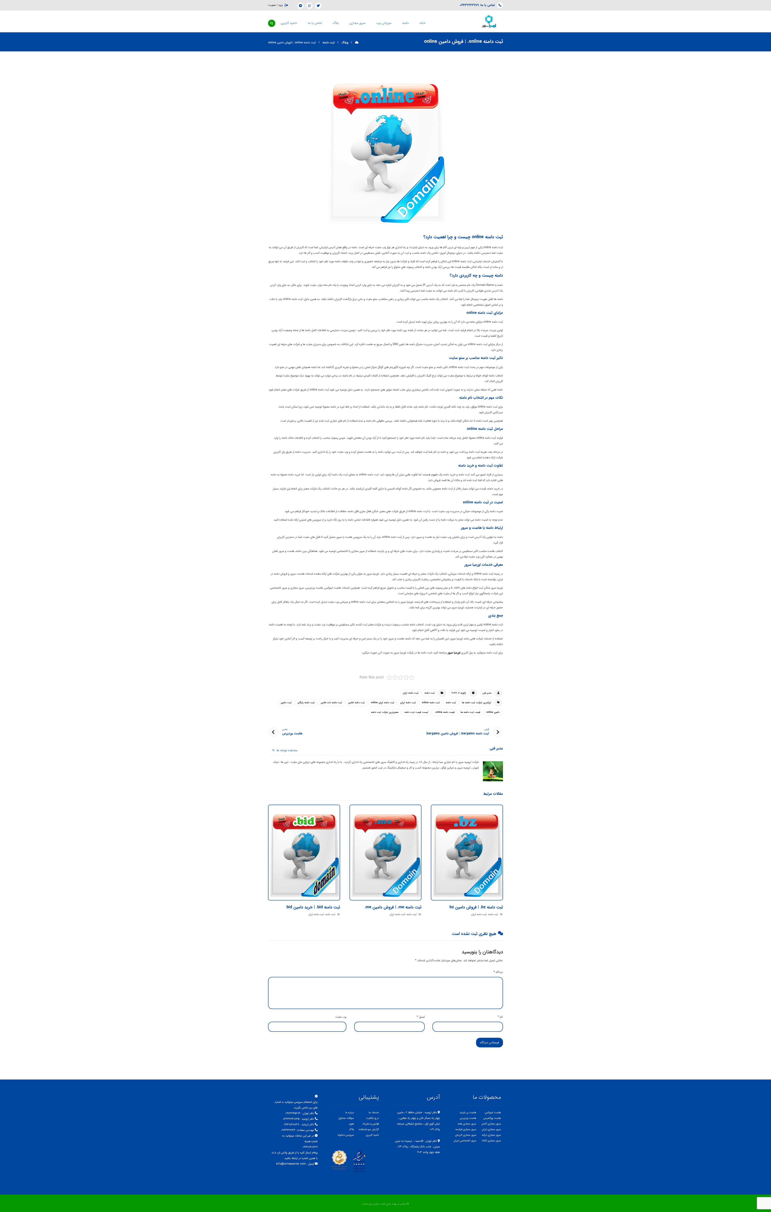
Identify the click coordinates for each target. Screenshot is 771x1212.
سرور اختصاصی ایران (465, 1141)
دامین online (493, 712)
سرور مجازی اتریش (465, 1135)
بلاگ (351, 1129)
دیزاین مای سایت (370, 1204)
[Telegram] (300, 5)
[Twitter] (318, 5)
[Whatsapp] (309, 5)
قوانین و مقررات (370, 1124)
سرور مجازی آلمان (491, 1124)
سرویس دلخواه (346, 1135)
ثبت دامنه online (431, 702)
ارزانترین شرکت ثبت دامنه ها (476, 702)
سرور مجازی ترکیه (491, 1135)
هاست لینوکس (493, 1112)
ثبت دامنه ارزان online (382, 702)
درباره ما (349, 1112)
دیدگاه (498, 972)
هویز (351, 1124)
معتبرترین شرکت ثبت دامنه (384, 712)
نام (500, 1017)
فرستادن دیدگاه (489, 1042)
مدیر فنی (486, 693)
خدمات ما (374, 1112)
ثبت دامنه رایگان (306, 702)
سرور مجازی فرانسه (465, 1129)
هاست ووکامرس (492, 1118)
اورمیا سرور (454, 652)
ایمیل (421, 1017)
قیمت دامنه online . (444, 712)
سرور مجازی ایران (491, 1129)
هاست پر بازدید (468, 1112)
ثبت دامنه (429, 693)
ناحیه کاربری (372, 1135)
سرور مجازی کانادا (491, 1141)
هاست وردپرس (468, 1118)
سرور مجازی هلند (466, 1124)
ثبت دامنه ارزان (410, 693)
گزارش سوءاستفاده (369, 1129)
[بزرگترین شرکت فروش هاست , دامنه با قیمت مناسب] (489, 21)
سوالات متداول (346, 1118)
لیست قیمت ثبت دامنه (416, 712)
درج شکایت (372, 1118)
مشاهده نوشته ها (287, 750)
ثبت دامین (286, 702)
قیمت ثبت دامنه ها (470, 712)
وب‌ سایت (340, 1017)
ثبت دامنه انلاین (356, 702)
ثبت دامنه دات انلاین (331, 702)
